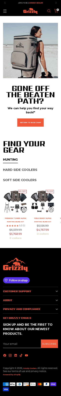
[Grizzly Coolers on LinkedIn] (16, 356)
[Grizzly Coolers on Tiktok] (21, 356)
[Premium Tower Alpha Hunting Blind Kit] (15, 201)
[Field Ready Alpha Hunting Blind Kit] (42, 201)
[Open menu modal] (4, 11)
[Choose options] (24, 210)
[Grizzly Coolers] (30, 11)
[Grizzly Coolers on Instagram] (10, 356)
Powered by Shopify (11, 375)
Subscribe (49, 344)
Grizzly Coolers (29, 368)
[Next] (56, 3)
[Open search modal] (48, 11)
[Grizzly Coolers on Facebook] (5, 356)
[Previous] (5, 3)
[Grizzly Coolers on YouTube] (27, 356)
